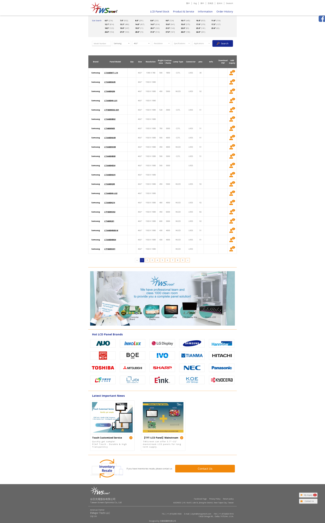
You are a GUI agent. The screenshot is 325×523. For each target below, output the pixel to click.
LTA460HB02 (109, 119)
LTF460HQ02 (109, 212)
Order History (224, 11)
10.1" (185, 20)
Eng (195, 3)
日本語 (210, 3)
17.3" (216, 24)
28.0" (139, 32)
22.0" (185, 28)
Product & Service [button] (183, 11)
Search (224, 43)
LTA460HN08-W (111, 230)
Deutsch (229, 3)
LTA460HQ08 (110, 147)
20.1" (155, 28)
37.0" (170, 32)
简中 (202, 3)
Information (205, 11)
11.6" (216, 20)
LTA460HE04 (109, 165)
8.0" (139, 20)
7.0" (124, 20)
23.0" (200, 28)
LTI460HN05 (109, 128)
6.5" (109, 20)
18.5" (109, 28)
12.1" (109, 24)
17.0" (200, 24)
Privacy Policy (214, 499)
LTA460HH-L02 (110, 193)
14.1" (155, 24)
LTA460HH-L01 (110, 100)
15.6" (185, 24)
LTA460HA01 (110, 175)
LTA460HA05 (110, 82)
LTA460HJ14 (109, 202)
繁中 (188, 3)
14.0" (139, 24)
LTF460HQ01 (109, 249)
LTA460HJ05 (109, 184)
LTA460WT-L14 (111, 73)
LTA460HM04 (110, 239)
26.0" (109, 32)
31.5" (155, 32)
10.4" (200, 20)
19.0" (124, 28)
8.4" (154, 20)
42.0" (200, 32)
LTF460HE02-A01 (111, 110)
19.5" (139, 28)
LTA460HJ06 (109, 91)
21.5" (170, 28)
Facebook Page (200, 499)
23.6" (215, 28)
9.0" (170, 20)
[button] (121, 43)
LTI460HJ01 (109, 221)
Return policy (228, 499)
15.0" (170, 24)
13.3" (124, 24)
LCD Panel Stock (159, 11)
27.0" (124, 32)
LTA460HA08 (110, 137)
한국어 (219, 3)
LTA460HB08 (109, 156)
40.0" (185, 32)
